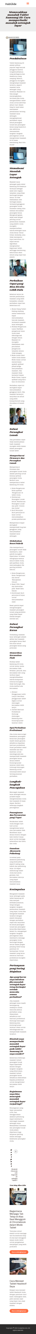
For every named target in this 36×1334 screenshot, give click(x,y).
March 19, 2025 (19, 1191)
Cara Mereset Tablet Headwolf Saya (18, 1284)
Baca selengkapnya (19, 1252)
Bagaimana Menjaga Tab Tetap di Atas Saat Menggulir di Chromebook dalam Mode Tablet (18, 1219)
